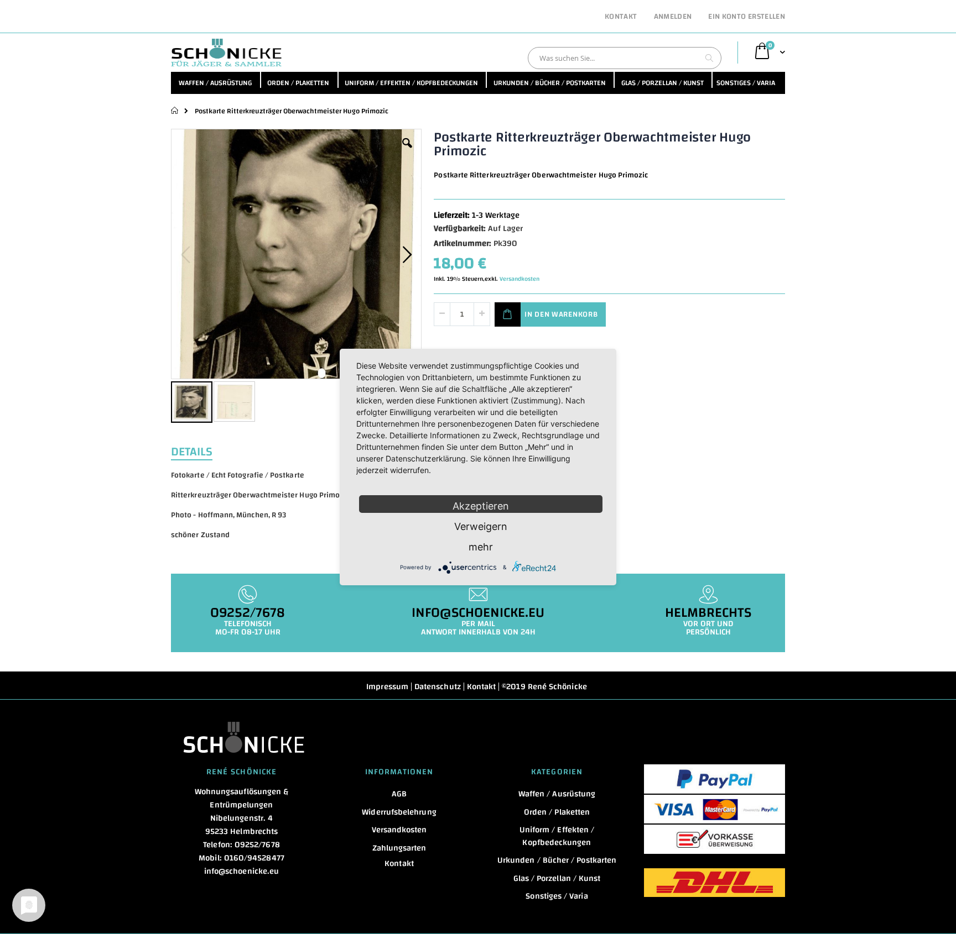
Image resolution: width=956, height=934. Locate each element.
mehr (481, 547)
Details (191, 450)
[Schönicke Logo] (226, 52)
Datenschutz (437, 686)
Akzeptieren (481, 506)
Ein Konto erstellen (746, 17)
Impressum (387, 686)
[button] (407, 151)
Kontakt (621, 17)
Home (175, 110)
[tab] (200, 450)
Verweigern (480, 526)
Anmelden (673, 17)
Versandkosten (519, 279)
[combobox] (624, 58)
